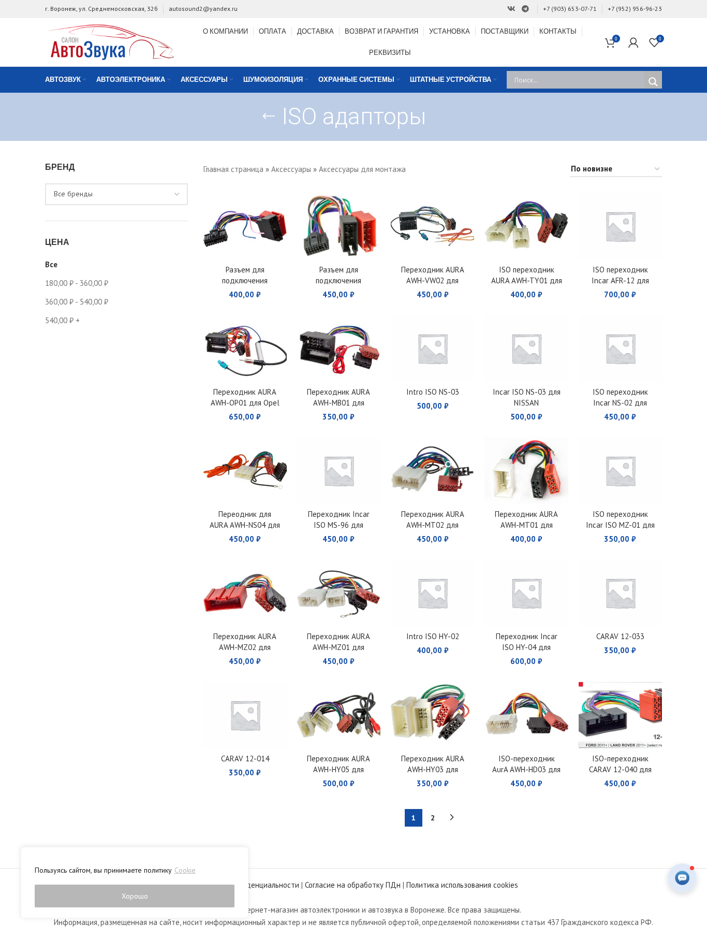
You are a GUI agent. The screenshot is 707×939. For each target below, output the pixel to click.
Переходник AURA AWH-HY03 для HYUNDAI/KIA (432, 769)
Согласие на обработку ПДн (353, 885)
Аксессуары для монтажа (362, 169)
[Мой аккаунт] (633, 42)
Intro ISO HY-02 (432, 636)
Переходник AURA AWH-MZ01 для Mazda (338, 647)
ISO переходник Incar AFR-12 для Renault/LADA (620, 280)
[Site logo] (109, 41)
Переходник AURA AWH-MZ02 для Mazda (244, 647)
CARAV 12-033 (620, 636)
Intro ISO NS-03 (432, 392)
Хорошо (135, 896)
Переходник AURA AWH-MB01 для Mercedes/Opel (338, 402)
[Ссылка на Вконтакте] (511, 9)
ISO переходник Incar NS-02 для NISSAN (620, 402)
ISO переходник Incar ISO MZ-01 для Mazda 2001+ (620, 525)
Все (51, 264)
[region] (134, 882)
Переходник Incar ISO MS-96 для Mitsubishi (339, 525)
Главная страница (233, 169)
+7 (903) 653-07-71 (570, 8)
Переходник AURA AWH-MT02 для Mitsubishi (432, 525)
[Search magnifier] (653, 82)
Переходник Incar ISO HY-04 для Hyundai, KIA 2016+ (526, 647)
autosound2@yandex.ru (203, 8)
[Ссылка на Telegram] (525, 9)
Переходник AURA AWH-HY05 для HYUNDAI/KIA (338, 769)
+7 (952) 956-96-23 (635, 8)
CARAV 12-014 (245, 758)
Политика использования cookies (462, 885)
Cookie (185, 870)
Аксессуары (291, 169)
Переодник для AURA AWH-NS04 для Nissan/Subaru (245, 525)
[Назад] (269, 116)
